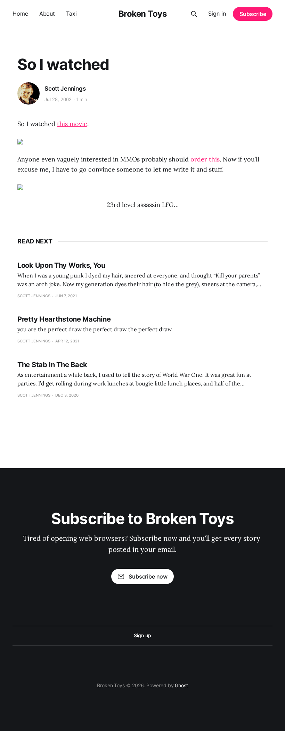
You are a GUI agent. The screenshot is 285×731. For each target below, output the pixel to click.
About (47, 13)
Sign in (217, 13)
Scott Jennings (65, 88)
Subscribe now (148, 576)
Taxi (71, 13)
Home (20, 13)
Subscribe (252, 13)
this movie (72, 124)
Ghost (181, 685)
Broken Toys (143, 14)
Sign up (142, 635)
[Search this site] (194, 14)
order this (205, 159)
